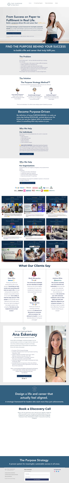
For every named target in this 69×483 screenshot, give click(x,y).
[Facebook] (26, 378)
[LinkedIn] (24, 378)
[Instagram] (22, 378)
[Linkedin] (56, 471)
